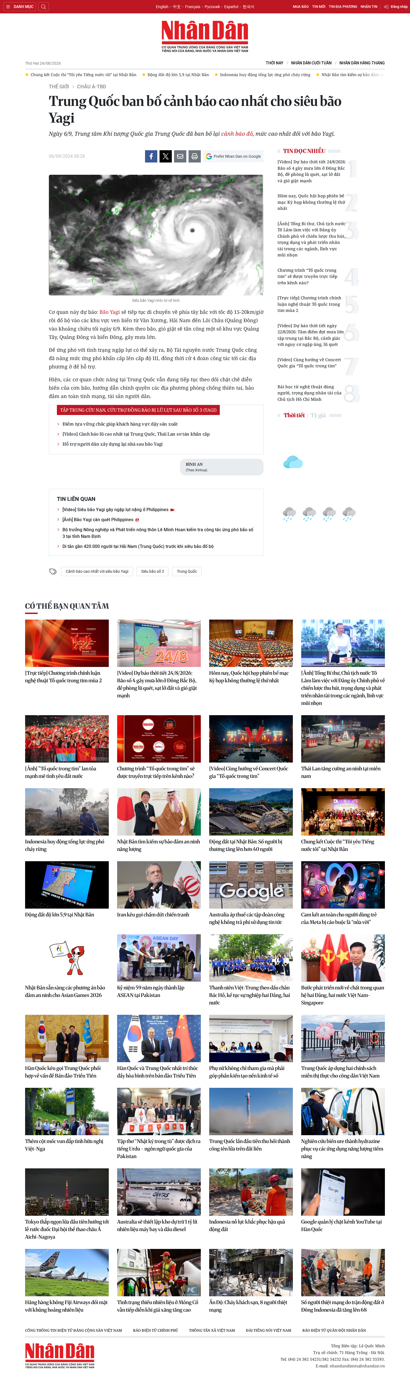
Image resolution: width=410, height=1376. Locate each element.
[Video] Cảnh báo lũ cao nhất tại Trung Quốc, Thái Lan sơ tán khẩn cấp (136, 434)
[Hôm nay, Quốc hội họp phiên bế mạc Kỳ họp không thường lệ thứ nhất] (251, 643)
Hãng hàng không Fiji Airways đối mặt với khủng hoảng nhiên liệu (66, 1306)
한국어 (248, 6)
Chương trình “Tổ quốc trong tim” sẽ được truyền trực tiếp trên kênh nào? (307, 276)
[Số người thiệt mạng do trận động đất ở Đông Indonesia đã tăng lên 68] (343, 1272)
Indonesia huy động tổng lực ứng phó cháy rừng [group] (265, 74)
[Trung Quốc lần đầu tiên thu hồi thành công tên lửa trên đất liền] (251, 1111)
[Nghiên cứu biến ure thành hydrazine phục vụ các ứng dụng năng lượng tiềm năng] (343, 1111)
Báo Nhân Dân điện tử (205, 36)
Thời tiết (294, 415)
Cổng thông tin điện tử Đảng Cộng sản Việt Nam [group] (73, 1330)
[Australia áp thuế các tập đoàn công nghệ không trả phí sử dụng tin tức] (251, 885)
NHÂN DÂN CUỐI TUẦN (311, 63)
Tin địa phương (343, 6)
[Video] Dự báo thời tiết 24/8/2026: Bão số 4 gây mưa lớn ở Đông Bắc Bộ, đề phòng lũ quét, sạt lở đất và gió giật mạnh (312, 171)
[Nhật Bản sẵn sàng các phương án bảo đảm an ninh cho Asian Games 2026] (67, 958)
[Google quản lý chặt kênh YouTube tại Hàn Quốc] (343, 1192)
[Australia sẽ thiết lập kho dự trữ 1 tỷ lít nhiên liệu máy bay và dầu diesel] (159, 1192)
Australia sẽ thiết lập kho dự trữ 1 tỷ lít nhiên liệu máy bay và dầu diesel (157, 1225)
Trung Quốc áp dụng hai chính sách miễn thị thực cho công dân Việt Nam (340, 1072)
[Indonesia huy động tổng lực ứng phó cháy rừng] (67, 812)
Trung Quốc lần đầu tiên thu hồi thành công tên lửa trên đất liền (249, 1145)
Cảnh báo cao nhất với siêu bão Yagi (97, 571)
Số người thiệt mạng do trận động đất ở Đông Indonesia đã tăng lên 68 (342, 1306)
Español (231, 6)
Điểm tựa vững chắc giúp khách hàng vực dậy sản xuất (120, 424)
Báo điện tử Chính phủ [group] (155, 1330)
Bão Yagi (110, 312)
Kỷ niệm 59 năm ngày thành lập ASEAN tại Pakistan (150, 991)
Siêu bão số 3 (152, 571)
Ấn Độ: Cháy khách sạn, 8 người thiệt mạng (248, 1306)
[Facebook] (151, 156)
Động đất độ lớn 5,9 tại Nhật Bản (59, 914)
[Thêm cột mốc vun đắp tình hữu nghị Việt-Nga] (67, 1111)
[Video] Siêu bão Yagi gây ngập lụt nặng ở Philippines (116, 509)
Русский (212, 6)
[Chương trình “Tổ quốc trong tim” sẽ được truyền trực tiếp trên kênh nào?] (159, 739)
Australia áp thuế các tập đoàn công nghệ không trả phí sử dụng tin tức (246, 918)
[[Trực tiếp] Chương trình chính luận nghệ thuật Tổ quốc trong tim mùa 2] (67, 643)
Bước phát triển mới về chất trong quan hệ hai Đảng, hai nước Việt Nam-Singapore (342, 995)
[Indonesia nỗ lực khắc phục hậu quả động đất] (251, 1192)
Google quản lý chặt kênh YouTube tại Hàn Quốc (341, 1225)
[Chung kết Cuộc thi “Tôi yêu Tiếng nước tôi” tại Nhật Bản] (343, 812)
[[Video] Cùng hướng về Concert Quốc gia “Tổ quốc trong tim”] (251, 739)
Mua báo (301, 6)
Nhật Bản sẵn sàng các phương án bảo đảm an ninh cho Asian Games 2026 (65, 991)
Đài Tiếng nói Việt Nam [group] (268, 1330)
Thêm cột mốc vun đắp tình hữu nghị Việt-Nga (64, 1145)
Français (192, 6)
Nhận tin (369, 6)
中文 (177, 6)
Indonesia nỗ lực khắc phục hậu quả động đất (247, 1225)
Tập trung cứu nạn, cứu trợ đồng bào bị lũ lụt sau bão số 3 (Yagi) (138, 410)
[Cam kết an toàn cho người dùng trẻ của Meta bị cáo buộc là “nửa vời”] (343, 885)
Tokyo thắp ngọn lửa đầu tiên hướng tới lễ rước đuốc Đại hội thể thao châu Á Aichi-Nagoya (67, 1229)
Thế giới (59, 87)
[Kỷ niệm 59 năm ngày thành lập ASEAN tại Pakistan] (159, 958)
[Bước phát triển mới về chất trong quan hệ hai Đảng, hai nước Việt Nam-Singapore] (343, 958)
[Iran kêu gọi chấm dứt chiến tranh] (159, 885)
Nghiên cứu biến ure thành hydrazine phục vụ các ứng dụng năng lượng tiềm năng (342, 1148)
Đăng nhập (399, 6)
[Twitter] (166, 156)
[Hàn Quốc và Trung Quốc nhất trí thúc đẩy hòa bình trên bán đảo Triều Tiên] (159, 1038)
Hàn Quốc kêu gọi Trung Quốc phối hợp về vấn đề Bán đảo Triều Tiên (63, 1072)
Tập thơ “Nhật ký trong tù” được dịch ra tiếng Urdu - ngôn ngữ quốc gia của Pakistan (159, 1148)
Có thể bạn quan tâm (67, 606)
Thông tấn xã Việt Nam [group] (212, 1330)
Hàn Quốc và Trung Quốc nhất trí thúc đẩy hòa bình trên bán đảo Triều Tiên (157, 1072)
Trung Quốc (187, 571)
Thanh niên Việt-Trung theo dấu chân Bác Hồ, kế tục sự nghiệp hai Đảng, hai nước (249, 995)
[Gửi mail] (180, 156)
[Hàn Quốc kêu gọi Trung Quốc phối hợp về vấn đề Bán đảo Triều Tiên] (67, 1038)
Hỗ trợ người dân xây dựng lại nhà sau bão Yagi (112, 444)
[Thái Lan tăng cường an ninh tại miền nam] (343, 739)
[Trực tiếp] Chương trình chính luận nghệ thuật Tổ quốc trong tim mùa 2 (309, 304)
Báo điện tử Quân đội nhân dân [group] (334, 1330)
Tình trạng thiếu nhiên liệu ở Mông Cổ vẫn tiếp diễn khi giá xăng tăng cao (157, 1306)
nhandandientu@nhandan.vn (357, 1365)
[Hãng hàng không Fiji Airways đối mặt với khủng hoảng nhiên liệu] (67, 1272)
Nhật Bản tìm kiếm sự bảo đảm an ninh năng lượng (158, 845)
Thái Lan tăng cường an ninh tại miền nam (340, 772)
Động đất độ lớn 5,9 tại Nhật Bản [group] (178, 74)
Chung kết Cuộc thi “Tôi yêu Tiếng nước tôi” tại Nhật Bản (337, 845)
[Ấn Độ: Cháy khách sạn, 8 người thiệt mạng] (251, 1272)
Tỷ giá (318, 415)
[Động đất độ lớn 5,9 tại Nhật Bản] (67, 885)
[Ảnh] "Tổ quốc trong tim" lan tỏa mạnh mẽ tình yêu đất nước (60, 772)
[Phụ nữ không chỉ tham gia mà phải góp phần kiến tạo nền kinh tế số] (251, 1038)
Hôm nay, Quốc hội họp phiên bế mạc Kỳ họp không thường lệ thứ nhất (311, 202)
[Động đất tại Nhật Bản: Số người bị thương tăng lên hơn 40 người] (251, 812)
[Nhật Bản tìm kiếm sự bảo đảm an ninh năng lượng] (159, 812)
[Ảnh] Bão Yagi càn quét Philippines (98, 519)
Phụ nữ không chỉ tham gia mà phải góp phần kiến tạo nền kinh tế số (246, 1072)
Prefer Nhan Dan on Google (237, 156)
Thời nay (274, 63)
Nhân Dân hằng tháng (362, 63)
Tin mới (318, 6)
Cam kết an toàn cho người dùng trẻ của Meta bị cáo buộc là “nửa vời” (339, 918)
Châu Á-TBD (91, 87)
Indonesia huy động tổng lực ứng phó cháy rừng (64, 845)
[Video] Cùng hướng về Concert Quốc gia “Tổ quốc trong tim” (309, 363)
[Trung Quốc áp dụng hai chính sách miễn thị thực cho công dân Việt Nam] (343, 1038)
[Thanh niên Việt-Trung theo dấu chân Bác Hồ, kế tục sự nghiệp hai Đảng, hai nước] (251, 958)
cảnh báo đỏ (237, 133)
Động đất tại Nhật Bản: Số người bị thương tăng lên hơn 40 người (245, 845)
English (162, 6)
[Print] (195, 156)
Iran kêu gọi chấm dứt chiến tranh (153, 914)
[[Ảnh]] (67, 739)
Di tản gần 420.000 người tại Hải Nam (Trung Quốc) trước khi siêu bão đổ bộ (138, 546)
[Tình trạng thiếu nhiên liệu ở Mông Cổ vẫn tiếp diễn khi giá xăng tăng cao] (159, 1272)
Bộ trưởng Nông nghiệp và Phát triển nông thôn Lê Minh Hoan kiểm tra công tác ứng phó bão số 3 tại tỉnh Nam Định (157, 533)
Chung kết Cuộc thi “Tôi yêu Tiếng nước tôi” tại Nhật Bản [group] (83, 74)
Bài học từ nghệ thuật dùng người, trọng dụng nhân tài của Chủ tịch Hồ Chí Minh (310, 393)
